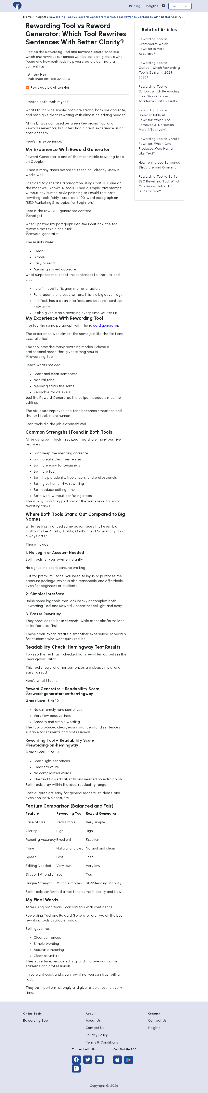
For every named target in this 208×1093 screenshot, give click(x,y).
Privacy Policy (97, 1035)
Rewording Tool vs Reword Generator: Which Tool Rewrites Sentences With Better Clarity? (116, 17)
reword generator (103, 325)
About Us (93, 1020)
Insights (152, 6)
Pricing (134, 6)
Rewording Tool (36, 1020)
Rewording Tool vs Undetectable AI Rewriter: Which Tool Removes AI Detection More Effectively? (156, 120)
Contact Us (95, 1028)
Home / (28, 17)
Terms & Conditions (102, 1042)
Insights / (42, 17)
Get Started (179, 6)
